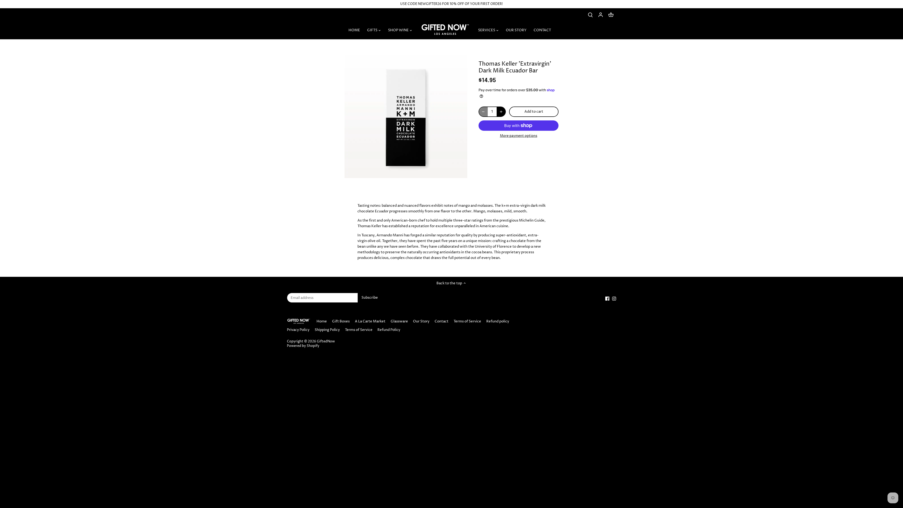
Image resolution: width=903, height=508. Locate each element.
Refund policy (497, 321)
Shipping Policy (327, 329)
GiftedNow (326, 341)
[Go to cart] (611, 14)
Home (322, 321)
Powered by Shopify (303, 346)
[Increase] (501, 112)
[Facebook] (607, 298)
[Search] (590, 14)
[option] (406, 116)
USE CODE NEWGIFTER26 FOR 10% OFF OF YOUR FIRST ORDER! (451, 4)
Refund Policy (388, 329)
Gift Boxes (341, 321)
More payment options (518, 136)
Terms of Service (467, 321)
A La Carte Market (370, 321)
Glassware (399, 321)
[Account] (600, 14)
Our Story (421, 321)
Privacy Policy (298, 329)
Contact (441, 321)
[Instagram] (614, 298)
